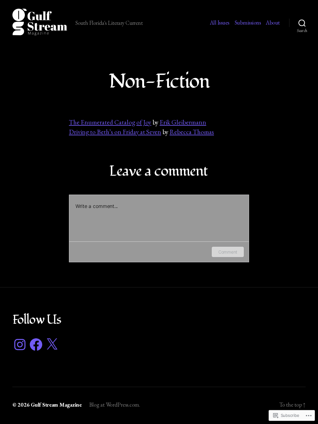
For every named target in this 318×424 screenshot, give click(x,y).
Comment (227, 252)
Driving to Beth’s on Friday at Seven (115, 132)
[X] (51, 344)
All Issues (219, 22)
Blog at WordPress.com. (114, 404)
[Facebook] (36, 344)
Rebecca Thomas (192, 132)
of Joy (143, 122)
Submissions (247, 22)
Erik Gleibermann (183, 122)
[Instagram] (19, 344)
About (273, 22)
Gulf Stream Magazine (56, 404)
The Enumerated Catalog (102, 122)
